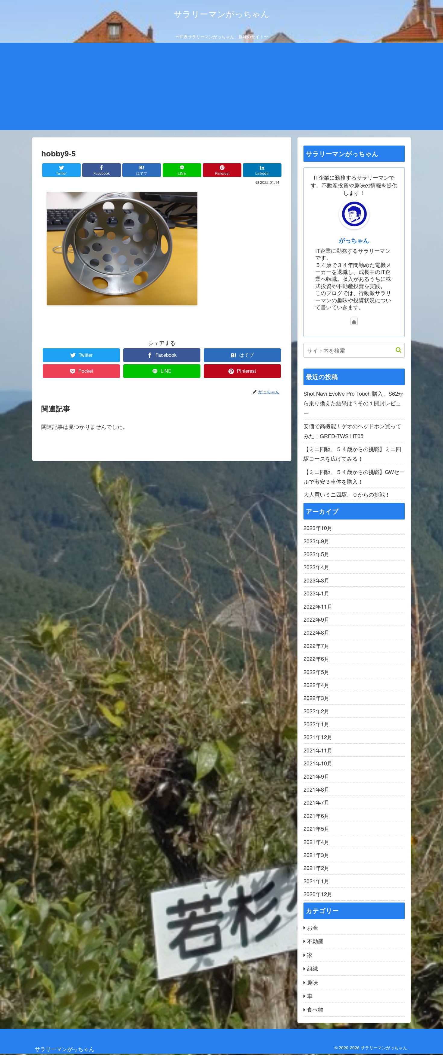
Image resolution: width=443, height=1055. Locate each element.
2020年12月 (317, 894)
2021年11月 (317, 750)
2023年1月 (316, 593)
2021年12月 (317, 737)
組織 (312, 968)
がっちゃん (354, 240)
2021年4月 (316, 842)
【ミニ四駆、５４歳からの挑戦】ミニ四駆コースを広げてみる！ (352, 453)
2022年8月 (316, 632)
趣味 (312, 982)
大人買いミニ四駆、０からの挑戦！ (346, 494)
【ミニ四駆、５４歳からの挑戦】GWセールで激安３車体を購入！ (354, 476)
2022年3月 (316, 698)
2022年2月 (316, 711)
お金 (312, 927)
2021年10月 (317, 763)
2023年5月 (316, 554)
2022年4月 (316, 685)
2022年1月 (316, 724)
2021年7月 (316, 802)
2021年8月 (316, 789)
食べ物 (315, 1009)
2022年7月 (316, 645)
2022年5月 (316, 672)
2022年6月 (316, 658)
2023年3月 (316, 580)
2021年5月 (316, 828)
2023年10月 (317, 528)
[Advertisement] (221, 88)
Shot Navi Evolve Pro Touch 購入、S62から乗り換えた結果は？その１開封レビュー (353, 403)
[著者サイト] (354, 321)
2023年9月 (316, 541)
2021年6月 (316, 815)
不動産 (315, 941)
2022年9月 (316, 619)
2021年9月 (316, 776)
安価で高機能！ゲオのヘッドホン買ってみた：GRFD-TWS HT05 (352, 430)
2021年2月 (316, 867)
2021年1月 (316, 881)
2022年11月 (317, 606)
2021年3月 (316, 855)
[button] (395, 350)
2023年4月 (316, 567)
